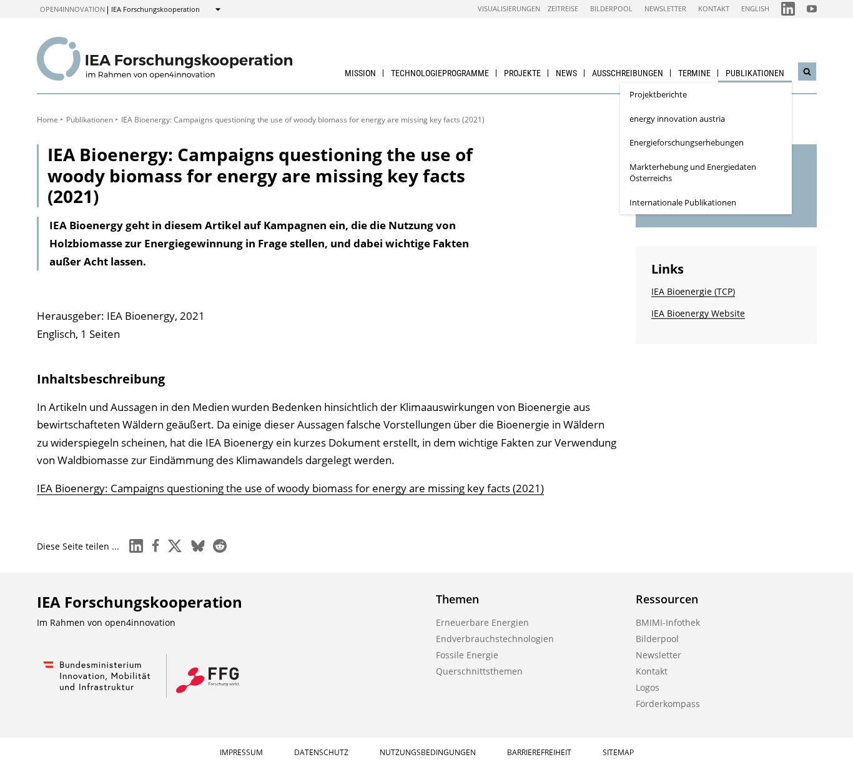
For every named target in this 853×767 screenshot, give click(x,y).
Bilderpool (611, 8)
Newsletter (665, 8)
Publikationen (755, 73)
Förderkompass (668, 704)
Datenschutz (321, 752)
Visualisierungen (509, 8)
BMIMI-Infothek (668, 622)
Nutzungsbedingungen (428, 752)
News (566, 73)
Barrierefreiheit (539, 752)
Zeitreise (563, 8)
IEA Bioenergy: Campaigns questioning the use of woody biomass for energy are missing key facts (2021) (290, 488)
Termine (694, 73)
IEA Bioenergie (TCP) (693, 291)
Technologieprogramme (440, 73)
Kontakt (713, 8)
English (755, 8)
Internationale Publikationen (682, 202)
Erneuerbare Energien (482, 622)
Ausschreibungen (627, 73)
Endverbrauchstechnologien (495, 639)
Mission (360, 73)
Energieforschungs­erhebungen (686, 142)
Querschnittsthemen (479, 671)
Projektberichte (658, 94)
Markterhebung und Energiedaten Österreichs (692, 172)
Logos (647, 687)
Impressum (241, 752)
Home (47, 119)
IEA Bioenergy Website (698, 313)
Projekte (522, 73)
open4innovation (72, 9)
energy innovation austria (677, 118)
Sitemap (618, 752)
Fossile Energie (467, 655)
